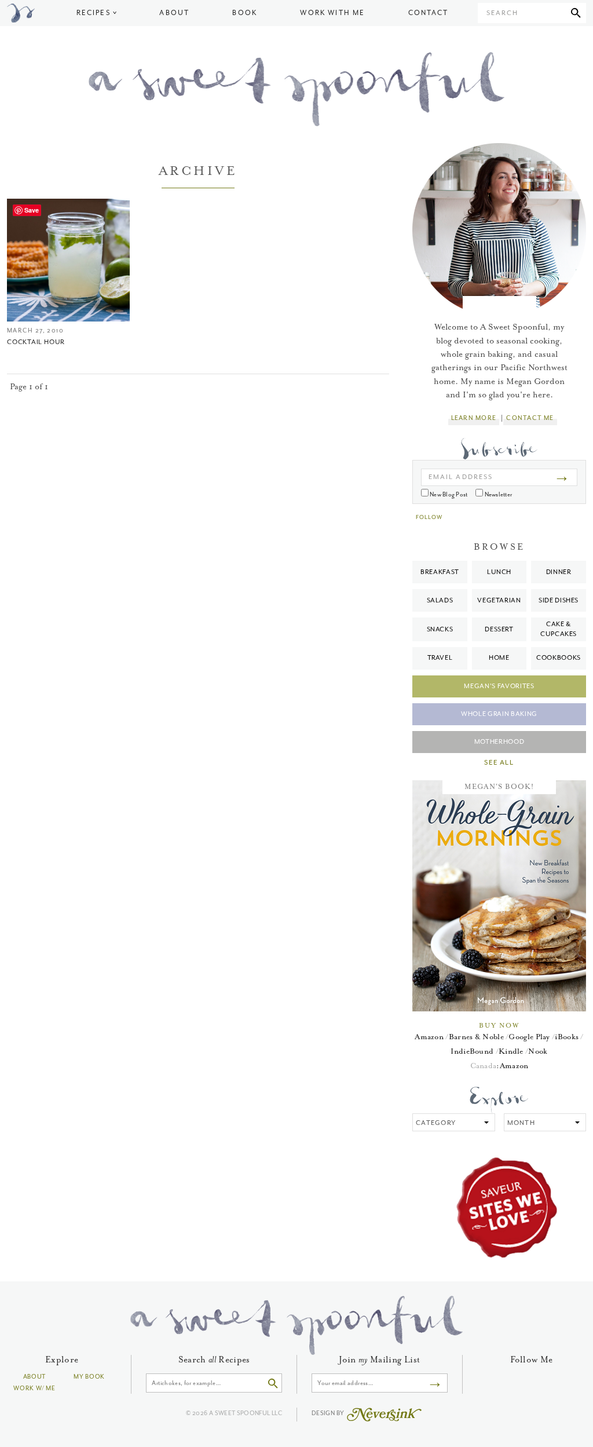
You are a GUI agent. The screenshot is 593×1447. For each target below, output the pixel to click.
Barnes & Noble (476, 1037)
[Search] (576, 13)
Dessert (499, 629)
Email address (461, 477)
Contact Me (530, 418)
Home (499, 657)
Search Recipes (214, 1360)
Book (244, 13)
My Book (89, 1376)
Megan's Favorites (499, 686)
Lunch (499, 572)
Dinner (559, 572)
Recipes (93, 13)
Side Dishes (559, 600)
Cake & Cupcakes (558, 629)
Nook (537, 1051)
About (174, 13)
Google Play (529, 1037)
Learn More (473, 418)
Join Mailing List (379, 1360)
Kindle (511, 1051)
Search (502, 13)
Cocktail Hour (36, 342)
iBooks (567, 1037)
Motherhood (499, 741)
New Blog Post (448, 494)
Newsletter (497, 494)
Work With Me (332, 13)
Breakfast (439, 572)
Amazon (429, 1037)
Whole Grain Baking (499, 714)
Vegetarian (499, 600)
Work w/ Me (34, 1388)
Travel (440, 657)
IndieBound (472, 1051)
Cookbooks (558, 657)
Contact (428, 13)
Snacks (440, 629)
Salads (440, 600)
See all (499, 763)
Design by (329, 1413)
